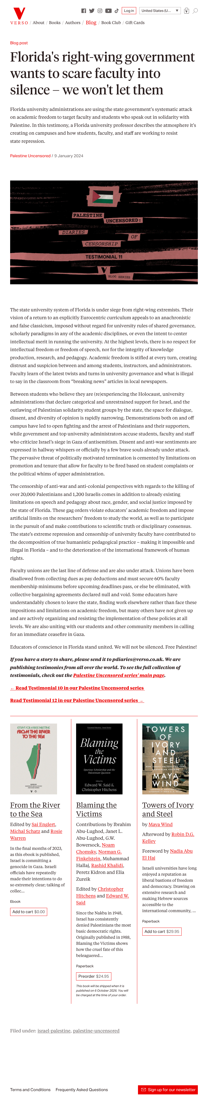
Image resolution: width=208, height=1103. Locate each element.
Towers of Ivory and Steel (168, 809)
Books (55, 22)
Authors (72, 22)
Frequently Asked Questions (82, 1089)
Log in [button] (129, 10)
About (38, 22)
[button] (186, 11)
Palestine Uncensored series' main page (118, 675)
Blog (91, 22)
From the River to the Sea (35, 809)
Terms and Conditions (30, 1089)
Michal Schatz (25, 831)
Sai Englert (43, 824)
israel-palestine (54, 1031)
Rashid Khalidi (107, 865)
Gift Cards (135, 22)
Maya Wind (160, 824)
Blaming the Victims (96, 809)
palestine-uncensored (96, 1031)
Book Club (111, 22)
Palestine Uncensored (30, 155)
